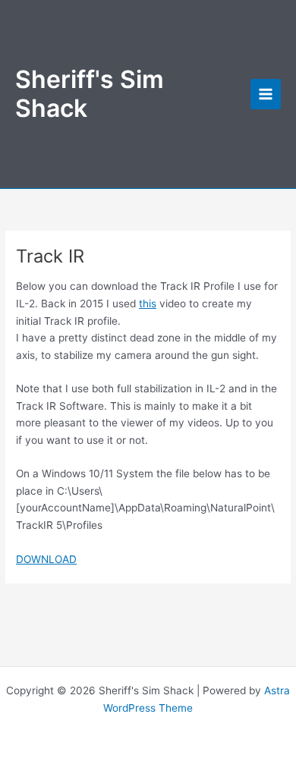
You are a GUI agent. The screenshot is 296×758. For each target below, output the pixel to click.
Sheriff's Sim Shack (89, 93)
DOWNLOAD (46, 559)
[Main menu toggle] (266, 94)
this (147, 303)
